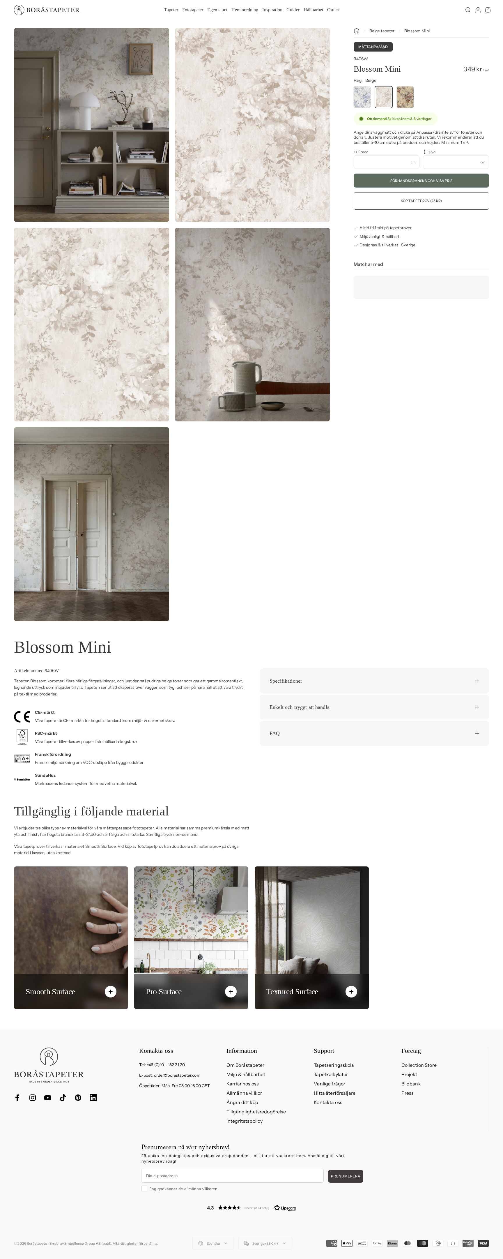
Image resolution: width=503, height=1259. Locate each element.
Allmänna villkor (244, 1093)
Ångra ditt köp (242, 1102)
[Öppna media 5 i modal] (91, 524)
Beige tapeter (382, 30)
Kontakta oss (328, 1102)
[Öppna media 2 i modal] (252, 125)
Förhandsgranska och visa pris (421, 181)
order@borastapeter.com (177, 1075)
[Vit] (362, 97)
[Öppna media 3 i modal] (91, 325)
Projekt (409, 1074)
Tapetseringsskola (334, 1065)
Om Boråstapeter (245, 1065)
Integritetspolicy (244, 1121)
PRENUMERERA (345, 1176)
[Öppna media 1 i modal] (91, 125)
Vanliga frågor (329, 1084)
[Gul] (405, 97)
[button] (251, 1208)
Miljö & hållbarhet (245, 1074)
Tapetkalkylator (331, 1074)
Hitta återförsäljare (334, 1093)
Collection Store (419, 1065)
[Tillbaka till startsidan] (356, 31)
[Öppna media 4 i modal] (252, 325)
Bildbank (411, 1084)
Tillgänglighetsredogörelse (256, 1112)
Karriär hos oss (242, 1084)
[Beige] (383, 97)
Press (407, 1093)
